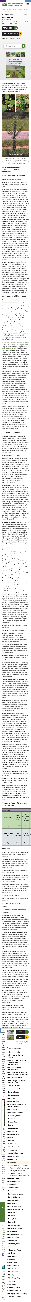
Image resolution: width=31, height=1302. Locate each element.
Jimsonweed (12, 1185)
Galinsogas (12, 1144)
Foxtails (11, 1141)
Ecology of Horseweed (17, 1171)
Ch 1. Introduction (14, 1052)
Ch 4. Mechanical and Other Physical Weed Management (18, 1073)
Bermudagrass (13, 1095)
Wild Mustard (13, 1272)
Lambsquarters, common (17, 1194)
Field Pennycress (14, 1134)
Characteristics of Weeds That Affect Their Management (17, 1062)
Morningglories (13, 1200)
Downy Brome (13, 1128)
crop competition (11, 302)
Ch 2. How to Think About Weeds (17, 1056)
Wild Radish (12, 1281)
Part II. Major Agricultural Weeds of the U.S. (17, 1082)
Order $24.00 (20, 1037)
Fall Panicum (12, 1131)
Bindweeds (12, 1098)
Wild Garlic (12, 1269)
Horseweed (12, 1162)
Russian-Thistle (13, 1238)
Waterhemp (12, 1262)
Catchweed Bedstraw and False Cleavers (17, 1105)
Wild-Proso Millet (14, 1278)
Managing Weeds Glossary (17, 1294)
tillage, (4, 302)
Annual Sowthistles (15, 1089)
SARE (3, 9)
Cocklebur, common (15, 1116)
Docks (10, 1125)
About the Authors (14, 1297)
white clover (19, 789)
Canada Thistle (13, 1101)
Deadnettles (12, 1122)
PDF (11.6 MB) (8, 28)
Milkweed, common (15, 1178)
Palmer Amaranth (14, 1206)
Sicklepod (11, 1253)
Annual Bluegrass (14, 1086)
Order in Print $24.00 (10, 34)
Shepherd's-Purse (14, 1250)
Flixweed (11, 1138)
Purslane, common (15, 1228)
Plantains (11, 1216)
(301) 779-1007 (10, 38)
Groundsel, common (15, 1153)
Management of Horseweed (19, 1168)
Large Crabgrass (14, 1197)
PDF (20, 1032)
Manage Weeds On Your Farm (20, 9)
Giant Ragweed (13, 1147)
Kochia (10, 1191)
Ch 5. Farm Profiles (15, 1078)
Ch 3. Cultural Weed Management (15, 1068)
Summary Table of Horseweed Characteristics (19, 1174)
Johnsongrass (13, 1188)
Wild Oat (11, 1275)
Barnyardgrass (13, 1092)
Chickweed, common (15, 1113)
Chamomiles (12, 1109)
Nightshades (12, 1203)
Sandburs (11, 1247)
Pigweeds (11, 1213)
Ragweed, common (15, 1234)
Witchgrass (12, 1284)
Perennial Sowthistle (15, 1210)
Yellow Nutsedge (14, 1287)
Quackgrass (12, 1231)
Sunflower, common (15, 1244)
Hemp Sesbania (13, 1156)
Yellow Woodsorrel (14, 1290)
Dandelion (11, 1119)
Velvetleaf (12, 1259)
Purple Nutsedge (14, 1225)
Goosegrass (12, 1150)
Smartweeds (12, 1256)
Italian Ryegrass (14, 1182)
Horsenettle (12, 1159)
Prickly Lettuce (13, 1219)
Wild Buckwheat (13, 1266)
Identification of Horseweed (19, 1165)
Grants (4, 1228)
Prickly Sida (12, 1222)
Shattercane (12, 1241)
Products (8, 9)
